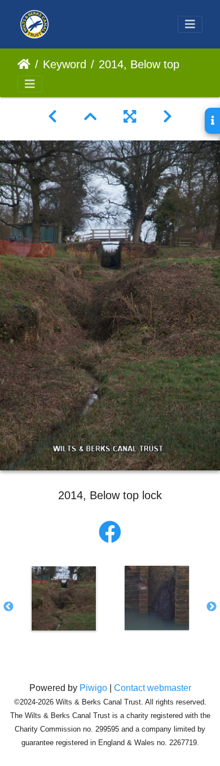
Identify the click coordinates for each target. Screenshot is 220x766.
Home (23, 64)
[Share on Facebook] (110, 532)
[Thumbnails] (90, 117)
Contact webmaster (152, 688)
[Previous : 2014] (52, 117)
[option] (63, 598)
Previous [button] (8, 607)
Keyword (64, 64)
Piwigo (93, 688)
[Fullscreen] (129, 117)
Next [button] (211, 607)
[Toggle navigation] (190, 24)
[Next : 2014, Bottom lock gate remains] (167, 117)
